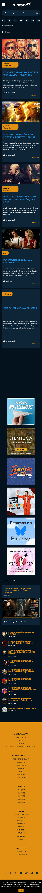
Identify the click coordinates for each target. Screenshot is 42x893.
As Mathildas (21, 765)
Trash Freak (21, 830)
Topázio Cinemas (21, 855)
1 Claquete (21, 790)
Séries (21, 839)
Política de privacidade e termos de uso (21, 746)
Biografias (21, 768)
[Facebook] (9, 20)
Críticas (21, 786)
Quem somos (21, 737)
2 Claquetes (21, 793)
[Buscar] (37, 13)
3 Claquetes (21, 796)
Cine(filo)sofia (21, 833)
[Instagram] (3, 20)
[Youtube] (38, 20)
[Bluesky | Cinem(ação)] (21, 531)
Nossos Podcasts (21, 755)
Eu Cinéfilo (21, 824)
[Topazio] (21, 471)
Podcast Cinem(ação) (21, 759)
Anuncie (21, 743)
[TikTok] (27, 20)
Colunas (21, 811)
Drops (21, 771)
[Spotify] (32, 20)
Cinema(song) (21, 821)
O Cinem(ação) (21, 734)
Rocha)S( (21, 827)
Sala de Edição (21, 851)
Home (4, 25)
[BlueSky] (21, 20)
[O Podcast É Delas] (21, 561)
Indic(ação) (21, 774)
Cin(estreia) (21, 818)
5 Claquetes (21, 802)
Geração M (21, 762)
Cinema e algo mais (21, 814)
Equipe (21, 740)
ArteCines (21, 836)
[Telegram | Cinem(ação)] (21, 411)
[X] (15, 20)
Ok (21, 890)
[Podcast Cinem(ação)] (21, 501)
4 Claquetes (21, 799)
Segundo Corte (21, 777)
